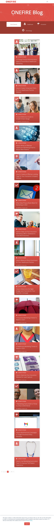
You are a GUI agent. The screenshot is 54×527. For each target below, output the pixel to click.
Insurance (43, 24)
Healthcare (30, 24)
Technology (29, 30)
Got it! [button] (27, 524)
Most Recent (13, 24)
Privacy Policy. (29, 520)
